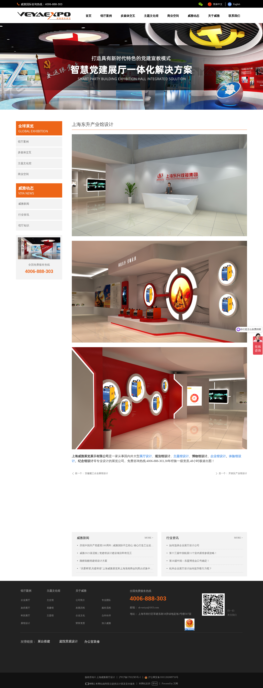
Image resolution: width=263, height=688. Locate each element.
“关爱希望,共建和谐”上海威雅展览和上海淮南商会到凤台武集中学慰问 (117, 568)
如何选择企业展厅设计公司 (184, 545)
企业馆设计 (218, 456)
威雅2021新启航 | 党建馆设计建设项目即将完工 (106, 553)
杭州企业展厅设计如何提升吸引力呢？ (190, 568)
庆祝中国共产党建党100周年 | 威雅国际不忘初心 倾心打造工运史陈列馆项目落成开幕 (117, 545)
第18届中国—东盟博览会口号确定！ (189, 560)
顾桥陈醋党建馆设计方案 (93, 560)
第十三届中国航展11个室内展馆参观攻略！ (193, 553)
